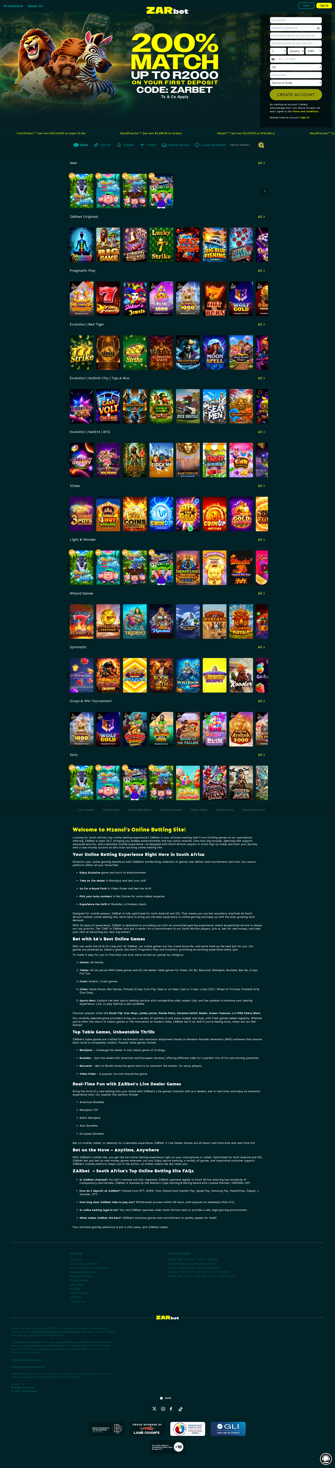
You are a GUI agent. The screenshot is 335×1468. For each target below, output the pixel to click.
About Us (35, 6)
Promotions (13, 6)
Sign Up (324, 5)
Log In (306, 5)
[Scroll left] (70, 191)
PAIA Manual (78, 1293)
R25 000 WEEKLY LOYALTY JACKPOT (192, 1263)
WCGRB (75, 1288)
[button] (296, 94)
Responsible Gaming (83, 1272)
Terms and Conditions (305, 111)
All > (261, 163)
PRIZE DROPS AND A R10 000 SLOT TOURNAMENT (201, 1276)
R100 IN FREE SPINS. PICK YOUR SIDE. (194, 1268)
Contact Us (77, 1301)
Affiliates (76, 1297)
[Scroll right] (264, 191)
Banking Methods (81, 1276)
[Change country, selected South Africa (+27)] (274, 59)
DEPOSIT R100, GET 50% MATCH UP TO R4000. (199, 1272)
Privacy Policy (79, 1280)
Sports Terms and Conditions (89, 1268)
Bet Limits (77, 1284)
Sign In (305, 117)
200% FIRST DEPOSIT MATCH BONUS (193, 1259)
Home (76, 1253)
